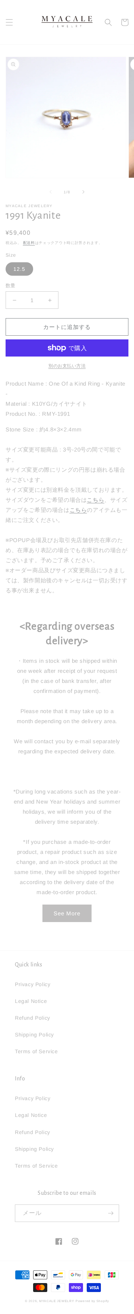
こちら (95, 500)
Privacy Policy (32, 984)
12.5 (19, 269)
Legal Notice (31, 1001)
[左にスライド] (50, 192)
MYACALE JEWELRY (56, 1301)
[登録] (110, 1213)
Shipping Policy (34, 1035)
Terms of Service (36, 1051)
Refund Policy (32, 1018)
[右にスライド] (83, 192)
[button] (9, 22)
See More (67, 913)
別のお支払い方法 (67, 365)
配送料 (29, 243)
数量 (11, 285)
